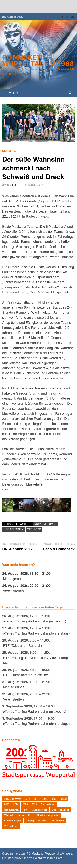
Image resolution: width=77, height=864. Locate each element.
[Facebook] (63, 16)
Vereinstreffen (13, 590)
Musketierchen (39, 809)
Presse (20, 815)
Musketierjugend (60, 809)
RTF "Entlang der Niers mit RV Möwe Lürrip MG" (35, 660)
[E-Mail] (72, 16)
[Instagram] (67, 16)
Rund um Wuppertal (48, 815)
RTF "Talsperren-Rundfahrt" (23, 645)
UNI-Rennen (57, 820)
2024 (16, 804)
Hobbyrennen (13, 529)
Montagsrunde (13, 578)
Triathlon (42, 820)
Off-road (34, 529)
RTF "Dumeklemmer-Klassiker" (26, 674)
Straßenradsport (12, 820)
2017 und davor (45, 524)
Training (29, 820)
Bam (59, 858)
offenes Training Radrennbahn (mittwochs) (34, 621)
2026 (34, 804)
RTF (30, 815)
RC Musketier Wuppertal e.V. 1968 (38, 60)
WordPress (42, 858)
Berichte (9, 151)
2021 (54, 799)
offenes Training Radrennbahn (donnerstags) (36, 633)
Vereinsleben (11, 826)
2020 (45, 799)
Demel (13, 185)
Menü (13, 93)
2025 (25, 804)
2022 (64, 799)
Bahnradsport (48, 804)
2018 (27, 799)
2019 (36, 799)
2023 (6, 804)
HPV (25, 809)
